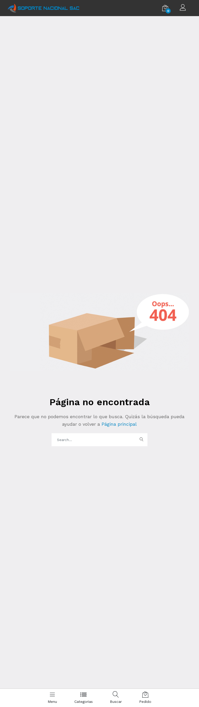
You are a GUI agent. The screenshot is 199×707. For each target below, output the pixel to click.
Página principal (118, 424)
